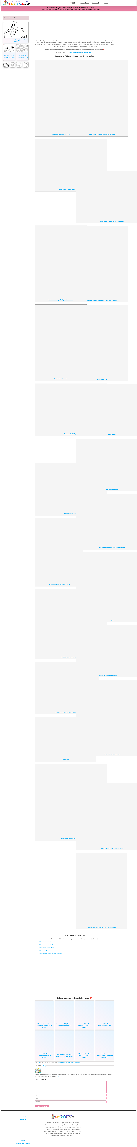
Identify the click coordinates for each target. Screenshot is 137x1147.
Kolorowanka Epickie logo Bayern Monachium (102, 134)
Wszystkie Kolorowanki (53, 9)
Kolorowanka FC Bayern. (71, 513)
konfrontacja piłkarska (112, 489)
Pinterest (22, 1119)
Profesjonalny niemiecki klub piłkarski (71, 838)
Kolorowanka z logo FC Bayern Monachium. (61, 300)
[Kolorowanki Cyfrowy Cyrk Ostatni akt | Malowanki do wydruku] (19, 64)
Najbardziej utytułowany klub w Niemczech (67, 712)
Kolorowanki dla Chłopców (64, 9)
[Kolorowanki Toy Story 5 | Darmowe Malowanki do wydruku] (26, 64)
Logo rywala (65, 759)
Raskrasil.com (44, 9)
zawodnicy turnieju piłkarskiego (108, 675)
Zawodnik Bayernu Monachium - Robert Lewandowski (102, 300)
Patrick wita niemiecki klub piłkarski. (71, 657)
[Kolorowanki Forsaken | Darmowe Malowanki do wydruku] (6, 64)
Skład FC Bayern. (102, 379)
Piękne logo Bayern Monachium (61, 134)
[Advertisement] (74, 27)
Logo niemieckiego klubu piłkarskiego (59, 584)
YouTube (22, 1116)
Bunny (39, 1062)
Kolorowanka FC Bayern (61, 378)
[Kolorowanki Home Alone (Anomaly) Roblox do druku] (12, 64)
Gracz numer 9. (112, 434)
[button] (111, 3)
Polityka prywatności (22, 1144)
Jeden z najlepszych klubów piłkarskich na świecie (102, 927)
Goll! (112, 620)
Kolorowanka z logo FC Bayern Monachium (71, 189)
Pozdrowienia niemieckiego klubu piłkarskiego (112, 547)
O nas (57, 1076)
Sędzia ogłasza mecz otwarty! (112, 754)
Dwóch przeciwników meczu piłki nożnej (112, 848)
